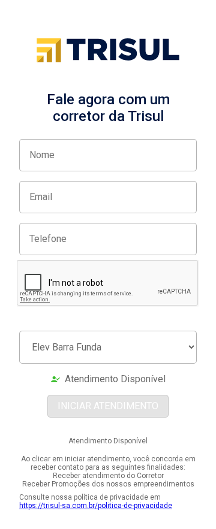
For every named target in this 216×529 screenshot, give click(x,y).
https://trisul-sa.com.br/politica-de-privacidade (95, 505)
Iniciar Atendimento (108, 406)
